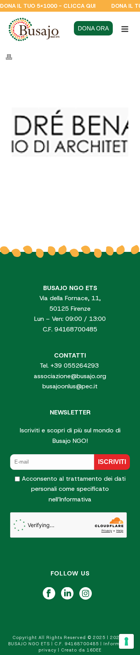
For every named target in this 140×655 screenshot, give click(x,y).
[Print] (13, 57)
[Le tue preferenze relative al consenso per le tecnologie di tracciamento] (126, 641)
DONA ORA (93, 28)
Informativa (75, 499)
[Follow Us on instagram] (85, 594)
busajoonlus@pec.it (70, 386)
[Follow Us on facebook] (49, 594)
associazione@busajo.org (70, 376)
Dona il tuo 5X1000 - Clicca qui (48, 6)
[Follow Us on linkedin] (67, 594)
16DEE (94, 650)
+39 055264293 (76, 365)
